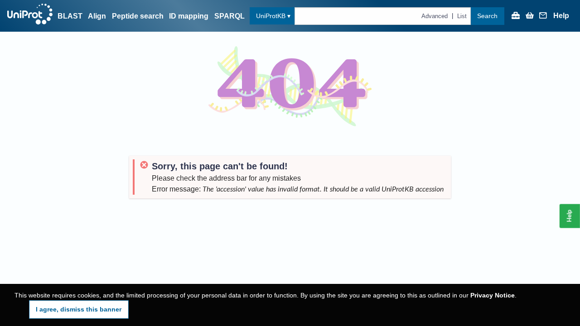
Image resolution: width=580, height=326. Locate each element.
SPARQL (229, 16)
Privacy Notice (492, 295)
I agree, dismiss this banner (78, 309)
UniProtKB (270, 15)
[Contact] (543, 16)
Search (487, 15)
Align (97, 16)
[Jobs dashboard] (516, 16)
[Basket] (530, 16)
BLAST (70, 16)
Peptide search (138, 16)
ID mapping (188, 16)
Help (561, 15)
